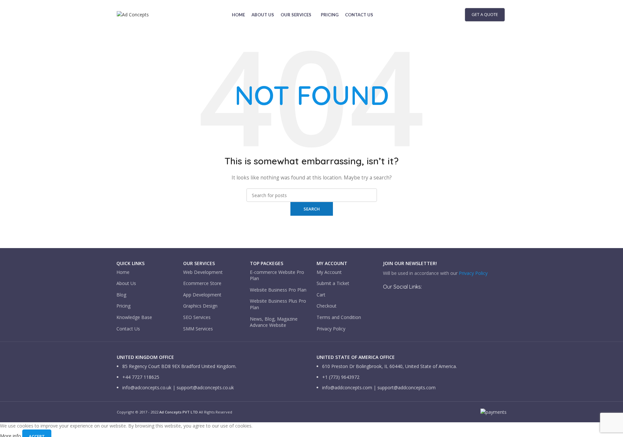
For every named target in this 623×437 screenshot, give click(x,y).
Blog (121, 295)
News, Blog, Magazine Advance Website (274, 322)
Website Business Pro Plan (278, 290)
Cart (321, 295)
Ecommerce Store (202, 283)
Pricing (123, 306)
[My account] (456, 14)
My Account (329, 272)
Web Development (203, 272)
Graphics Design (200, 306)
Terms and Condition (339, 317)
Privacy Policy (331, 329)
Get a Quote (485, 14)
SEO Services (197, 317)
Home (123, 272)
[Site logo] (133, 14)
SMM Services (198, 329)
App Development (202, 295)
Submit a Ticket (333, 283)
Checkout (327, 306)
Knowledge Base (134, 317)
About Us (126, 283)
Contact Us (128, 329)
